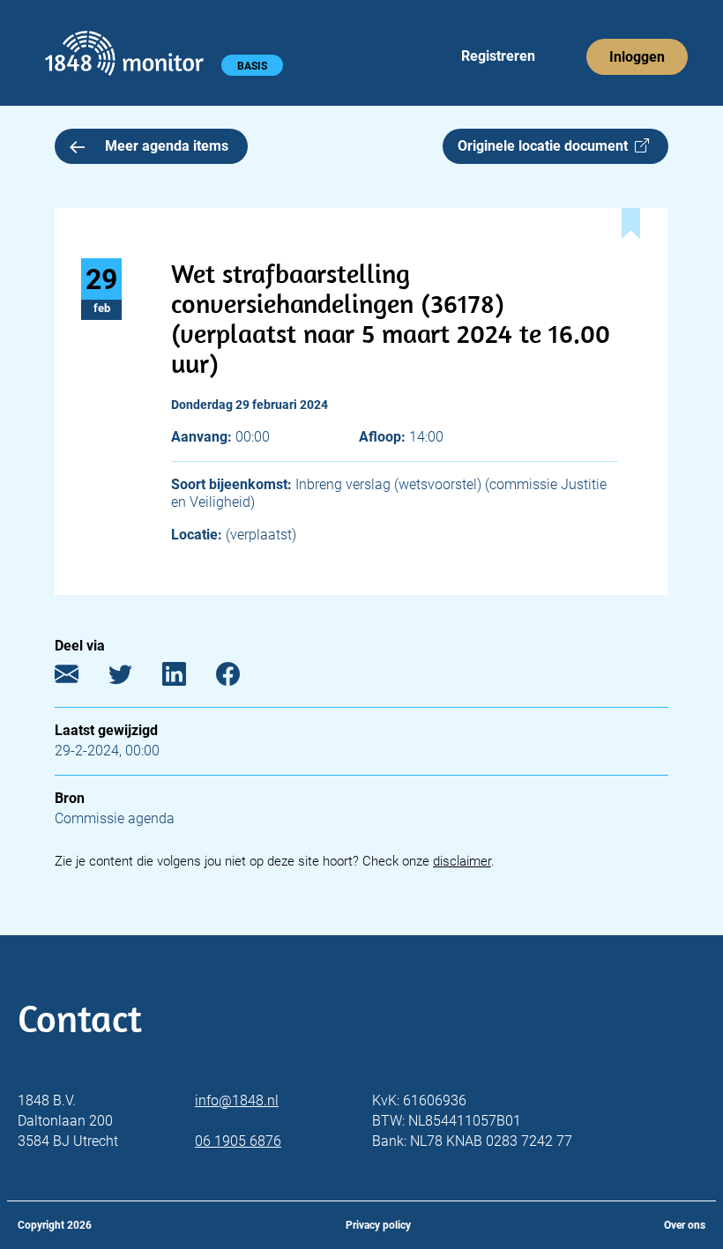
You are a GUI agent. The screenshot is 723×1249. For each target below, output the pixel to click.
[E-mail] (80, 678)
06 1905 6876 (238, 1141)
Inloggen (637, 56)
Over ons (684, 1225)
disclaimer (462, 861)
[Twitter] (133, 678)
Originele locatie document (546, 146)
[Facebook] (241, 678)
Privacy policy (378, 1225)
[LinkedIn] (187, 678)
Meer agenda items (166, 146)
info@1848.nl (237, 1100)
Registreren (498, 56)
